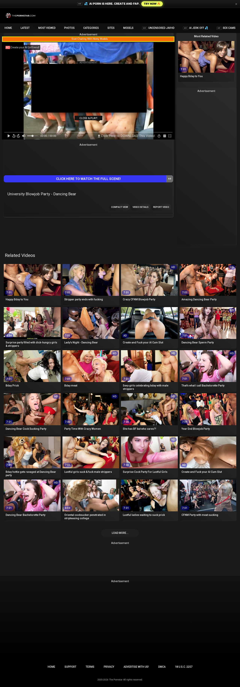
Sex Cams (227, 27)
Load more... (120, 532)
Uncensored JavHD (158, 27)
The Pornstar (115, 679)
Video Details (140, 207)
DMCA (162, 666)
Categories (91, 27)
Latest (25, 27)
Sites (111, 27)
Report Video (161, 207)
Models (128, 27)
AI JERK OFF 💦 (196, 27)
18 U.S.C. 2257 (183, 666)
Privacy (109, 666)
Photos (69, 27)
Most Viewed (47, 27)
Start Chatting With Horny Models (89, 38)
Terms (90, 666)
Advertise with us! (136, 666)
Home (8, 27)
